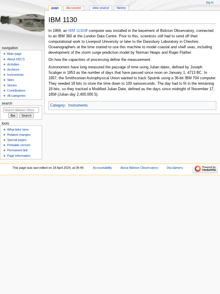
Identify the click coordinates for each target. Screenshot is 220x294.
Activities (13, 64)
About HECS (16, 59)
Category (57, 105)
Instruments (78, 105)
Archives (13, 69)
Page (55, 7)
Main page (14, 53)
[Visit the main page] (22, 22)
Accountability (102, 167)
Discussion (73, 7)
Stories (12, 85)
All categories (16, 95)
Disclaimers (175, 167)
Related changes (19, 134)
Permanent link (17, 150)
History (121, 7)
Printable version (18, 145)
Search (7, 103)
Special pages (17, 140)
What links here (18, 129)
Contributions (16, 90)
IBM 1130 (76, 31)
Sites (10, 80)
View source (100, 7)
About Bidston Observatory (139, 167)
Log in (209, 2)
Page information (18, 155)
